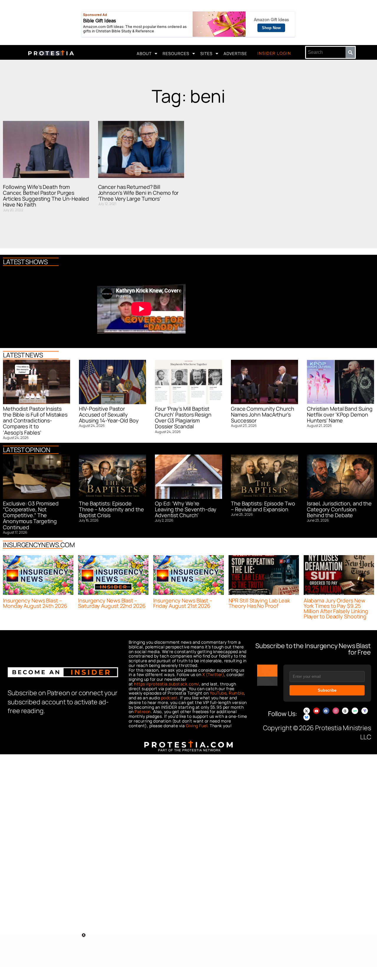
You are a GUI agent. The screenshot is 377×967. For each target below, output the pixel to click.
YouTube (218, 693)
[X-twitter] (306, 711)
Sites (206, 53)
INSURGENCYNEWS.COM (39, 544)
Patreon (143, 711)
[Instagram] (336, 711)
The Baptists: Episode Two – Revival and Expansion (263, 506)
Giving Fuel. (197, 725)
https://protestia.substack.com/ (166, 684)
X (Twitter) (213, 674)
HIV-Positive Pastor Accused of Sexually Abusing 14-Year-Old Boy (109, 414)
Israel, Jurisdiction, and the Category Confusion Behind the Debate (339, 509)
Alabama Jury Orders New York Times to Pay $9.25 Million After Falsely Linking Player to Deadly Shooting (336, 608)
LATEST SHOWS (25, 261)
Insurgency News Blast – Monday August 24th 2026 (35, 603)
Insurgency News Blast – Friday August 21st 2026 (182, 603)
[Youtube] (316, 711)
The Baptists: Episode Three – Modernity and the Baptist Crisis (111, 509)
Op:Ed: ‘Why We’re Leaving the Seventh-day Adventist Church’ (185, 509)
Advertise (235, 53)
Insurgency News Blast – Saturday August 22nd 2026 (111, 603)
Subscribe (327, 690)
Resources (176, 53)
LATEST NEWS (23, 355)
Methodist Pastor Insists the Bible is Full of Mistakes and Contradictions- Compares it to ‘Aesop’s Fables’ (35, 420)
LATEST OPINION (26, 449)
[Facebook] (326, 711)
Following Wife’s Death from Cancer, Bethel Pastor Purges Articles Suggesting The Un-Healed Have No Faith (46, 195)
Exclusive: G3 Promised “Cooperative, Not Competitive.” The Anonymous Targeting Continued (31, 515)
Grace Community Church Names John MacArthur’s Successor (262, 414)
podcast (169, 697)
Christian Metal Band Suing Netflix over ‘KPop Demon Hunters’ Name (339, 414)
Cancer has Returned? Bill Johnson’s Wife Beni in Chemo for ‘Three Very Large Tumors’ (138, 192)
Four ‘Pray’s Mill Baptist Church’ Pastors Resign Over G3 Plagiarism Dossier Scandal (183, 417)
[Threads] (345, 711)
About (144, 53)
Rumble (236, 693)
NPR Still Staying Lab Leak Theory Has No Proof (259, 603)
